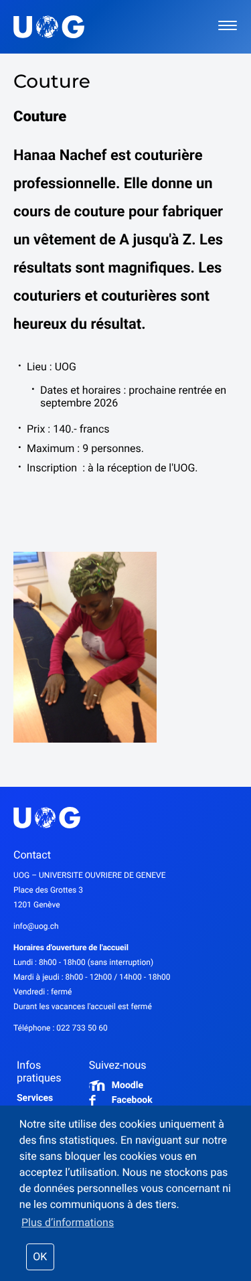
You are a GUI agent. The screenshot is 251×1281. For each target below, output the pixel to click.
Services (35, 1098)
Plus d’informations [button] (67, 1222)
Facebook (132, 1100)
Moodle (127, 1085)
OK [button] (40, 1256)
